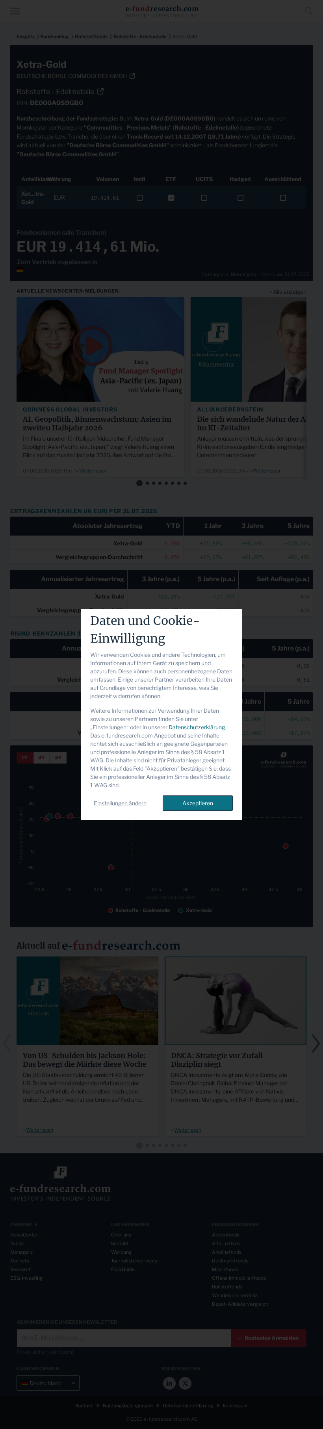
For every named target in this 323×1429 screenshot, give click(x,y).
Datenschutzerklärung (197, 727)
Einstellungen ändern (120, 803)
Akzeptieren (197, 803)
